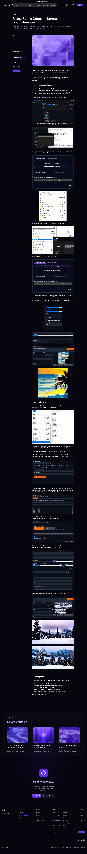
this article (55, 78)
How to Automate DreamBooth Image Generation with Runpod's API (50, 691)
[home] (8, 5)
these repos (65, 89)
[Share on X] (16, 66)
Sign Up (80, 5)
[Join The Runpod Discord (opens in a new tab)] (78, 840)
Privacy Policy (62, 847)
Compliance (82, 847)
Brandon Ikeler (42, 694)
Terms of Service (54, 847)
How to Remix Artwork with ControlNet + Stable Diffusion (47, 689)
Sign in (73, 5)
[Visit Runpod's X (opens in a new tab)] (81, 840)
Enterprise (53, 5)
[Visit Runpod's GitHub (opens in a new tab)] (75, 840)
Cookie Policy (68, 847)
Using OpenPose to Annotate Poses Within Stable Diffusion (48, 685)
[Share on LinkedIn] (19, 66)
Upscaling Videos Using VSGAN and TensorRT (45, 683)
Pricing (48, 5)
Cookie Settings (75, 847)
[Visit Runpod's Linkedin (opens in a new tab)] (84, 840)
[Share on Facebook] (14, 66)
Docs (43, 5)
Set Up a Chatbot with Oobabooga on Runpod (44, 687)
